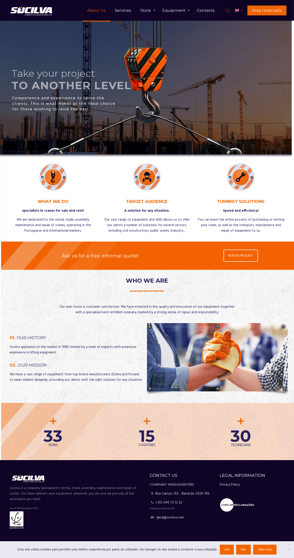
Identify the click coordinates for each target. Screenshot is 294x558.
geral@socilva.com (170, 517)
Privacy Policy (230, 484)
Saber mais (265, 549)
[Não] (288, 549)
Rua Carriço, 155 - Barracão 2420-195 (182, 493)
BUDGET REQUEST (241, 255)
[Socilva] (31, 10)
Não (243, 549)
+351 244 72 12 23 (168, 502)
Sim (226, 549)
